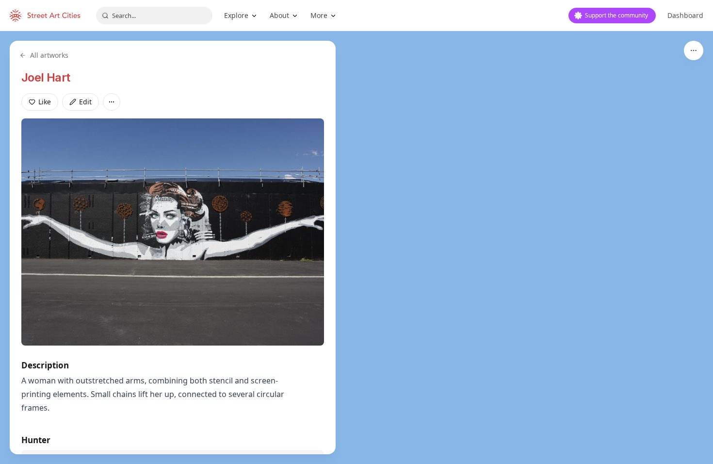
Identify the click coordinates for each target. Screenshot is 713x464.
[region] (356, 247)
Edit (85, 101)
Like (44, 101)
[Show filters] (693, 50)
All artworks (49, 55)
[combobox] (154, 15)
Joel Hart (45, 77)
